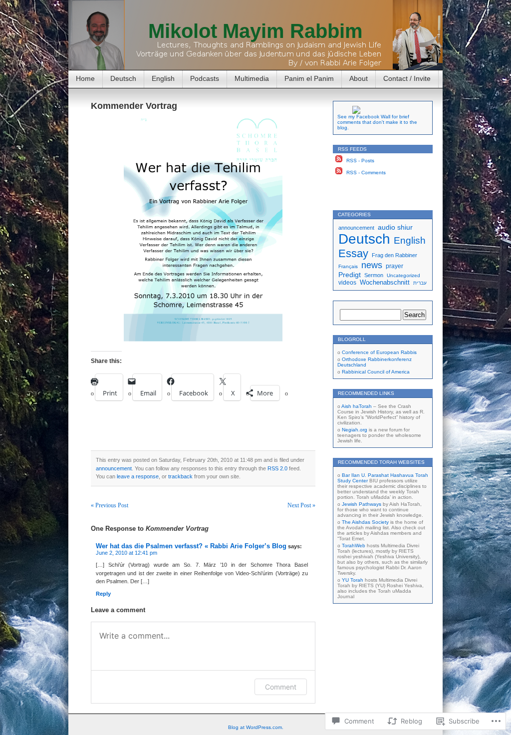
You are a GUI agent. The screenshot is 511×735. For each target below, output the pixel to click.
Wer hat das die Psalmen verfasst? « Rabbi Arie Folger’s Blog (191, 546)
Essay (353, 253)
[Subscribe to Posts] (339, 160)
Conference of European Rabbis (379, 352)
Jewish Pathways (361, 504)
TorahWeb (353, 545)
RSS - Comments (366, 172)
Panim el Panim (309, 78)
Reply (103, 594)
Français (348, 266)
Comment (280, 687)
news (371, 265)
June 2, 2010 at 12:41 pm (126, 553)
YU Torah (352, 580)
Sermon (373, 275)
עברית (420, 283)
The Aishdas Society (365, 522)
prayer (394, 266)
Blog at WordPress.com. (255, 727)
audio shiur (395, 227)
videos (347, 282)
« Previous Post (109, 505)
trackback (180, 476)
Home (85, 78)
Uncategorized (403, 275)
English (163, 78)
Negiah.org (354, 429)
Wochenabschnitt (385, 282)
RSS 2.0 (277, 468)
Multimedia (252, 78)
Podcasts (204, 78)
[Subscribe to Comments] (339, 172)
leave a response (138, 476)
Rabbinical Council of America (376, 371)
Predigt (349, 275)
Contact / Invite (407, 78)
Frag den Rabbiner (394, 255)
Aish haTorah (356, 406)
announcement (114, 468)
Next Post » (301, 505)
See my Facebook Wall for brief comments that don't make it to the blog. (377, 122)
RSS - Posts (360, 160)
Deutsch (123, 78)
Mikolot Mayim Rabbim (255, 31)
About (358, 78)
